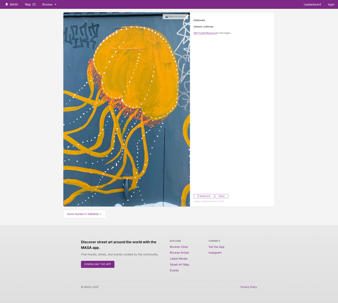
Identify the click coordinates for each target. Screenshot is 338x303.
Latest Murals (178, 258)
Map (28, 4)
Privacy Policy (249, 286)
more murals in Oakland (82, 214)
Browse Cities (179, 247)
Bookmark (205, 196)
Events (174, 270)
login (331, 4)
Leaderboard (312, 4)
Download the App (97, 264)
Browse (47, 4)
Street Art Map (179, 264)
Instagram (215, 252)
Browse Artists (179, 252)
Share (222, 196)
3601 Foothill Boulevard (205, 33)
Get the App (216, 247)
